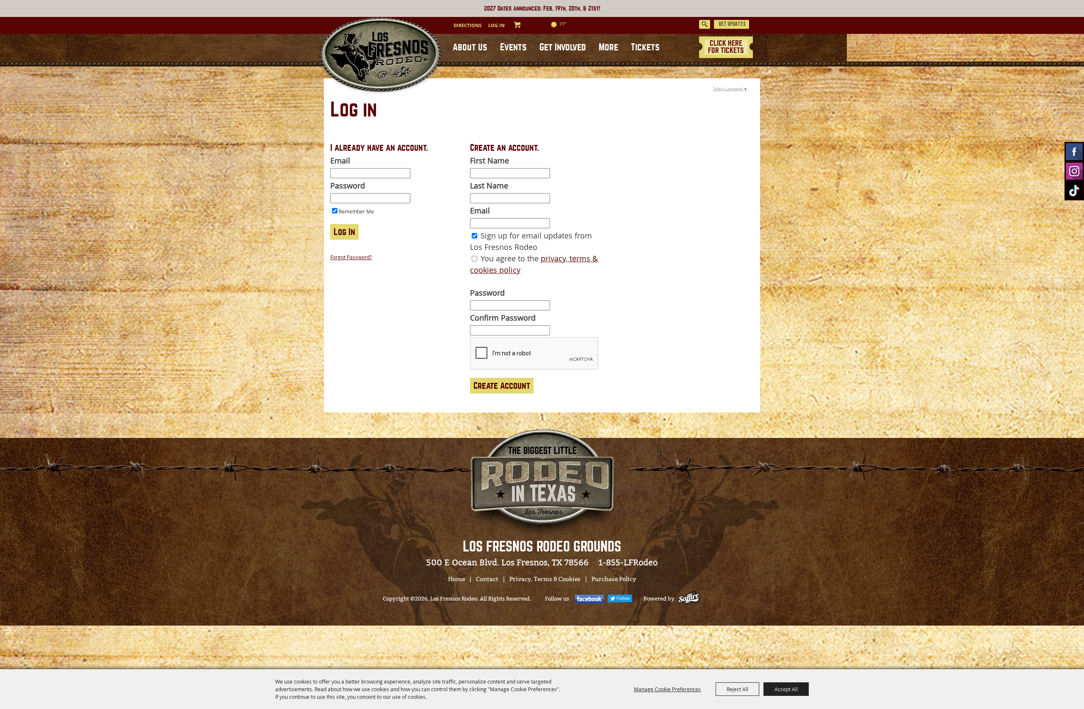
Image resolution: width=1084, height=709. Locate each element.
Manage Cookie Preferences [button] (667, 689)
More (608, 47)
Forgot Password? (351, 257)
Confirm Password (503, 318)
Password (347, 185)
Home (456, 579)
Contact (487, 579)
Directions (467, 25)
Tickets (645, 47)
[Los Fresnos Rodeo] (380, 56)
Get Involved (562, 47)
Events (513, 47)
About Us (470, 47)
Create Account (501, 385)
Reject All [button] (737, 689)
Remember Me (356, 211)
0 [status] (525, 25)
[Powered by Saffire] (690, 598)
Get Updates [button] (732, 24)
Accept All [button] (786, 689)
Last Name (489, 185)
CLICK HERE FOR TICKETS (726, 46)
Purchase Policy (614, 579)
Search (704, 24)
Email (340, 160)
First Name (489, 160)
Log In (496, 25)
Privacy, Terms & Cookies (545, 579)
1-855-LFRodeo (628, 562)
